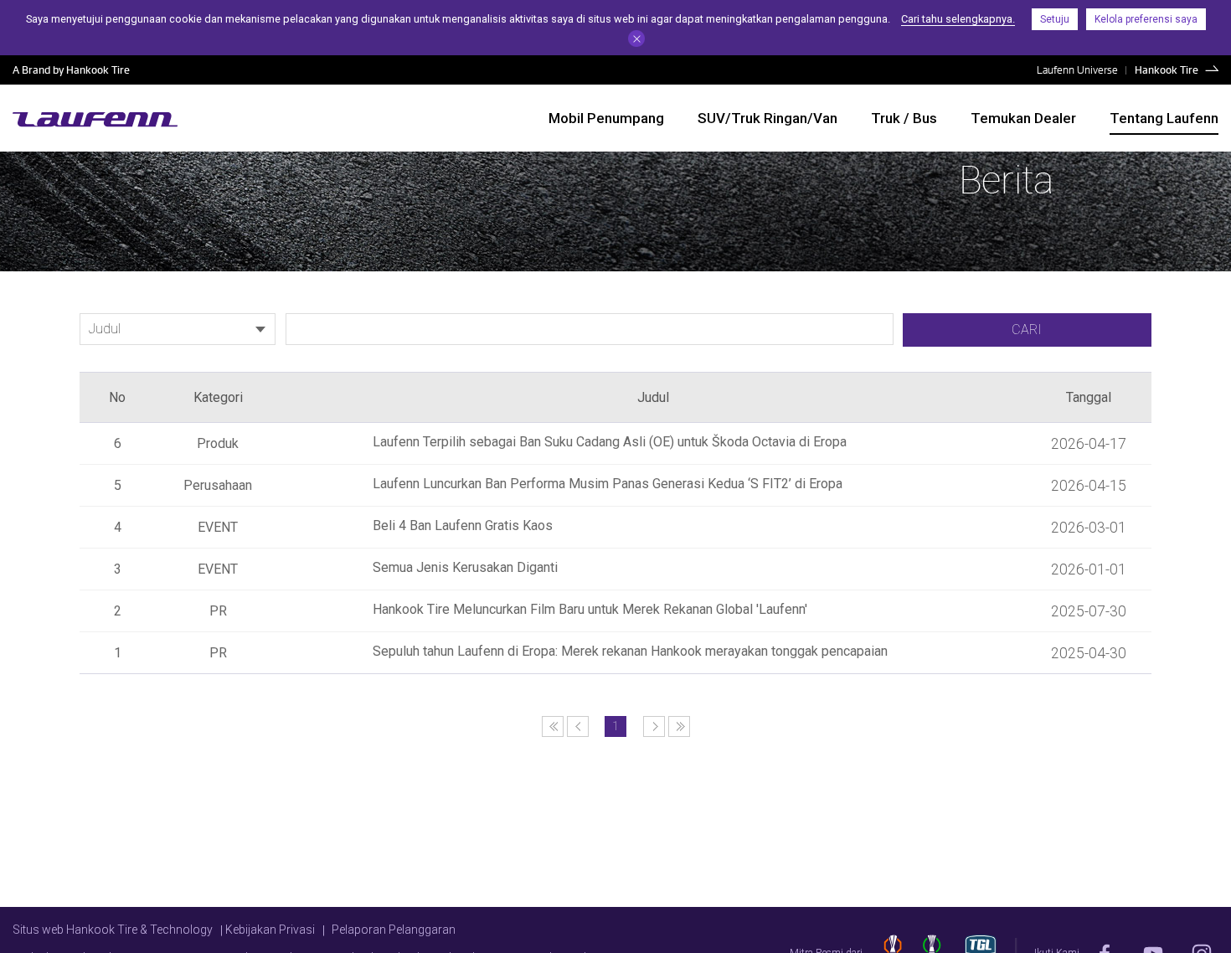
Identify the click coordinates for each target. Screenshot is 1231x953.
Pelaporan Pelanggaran (394, 929)
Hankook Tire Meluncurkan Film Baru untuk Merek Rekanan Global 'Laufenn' (590, 609)
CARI (1027, 329)
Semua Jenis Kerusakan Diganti (465, 567)
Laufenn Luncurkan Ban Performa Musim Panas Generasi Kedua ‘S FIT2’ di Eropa (607, 484)
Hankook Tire (1166, 69)
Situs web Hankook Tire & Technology (113, 929)
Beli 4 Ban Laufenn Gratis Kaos (463, 525)
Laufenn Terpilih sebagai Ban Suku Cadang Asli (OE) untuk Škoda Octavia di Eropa (610, 442)
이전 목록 (553, 726)
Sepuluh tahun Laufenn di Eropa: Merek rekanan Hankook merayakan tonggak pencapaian (630, 651)
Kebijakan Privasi (270, 929)
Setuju (1054, 19)
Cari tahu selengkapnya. (958, 19)
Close (636, 38)
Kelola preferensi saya (1146, 19)
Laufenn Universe (1077, 69)
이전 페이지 (578, 726)
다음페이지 (654, 726)
